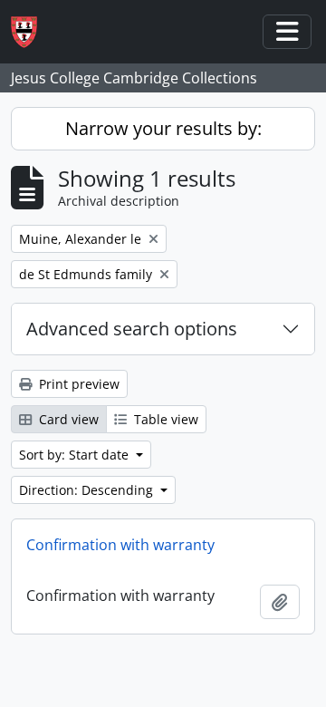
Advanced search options (131, 328)
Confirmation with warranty (120, 545)
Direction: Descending (88, 490)
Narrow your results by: (163, 128)
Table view (164, 419)
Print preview (77, 383)
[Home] (31, 32)
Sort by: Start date (75, 454)
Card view (67, 419)
